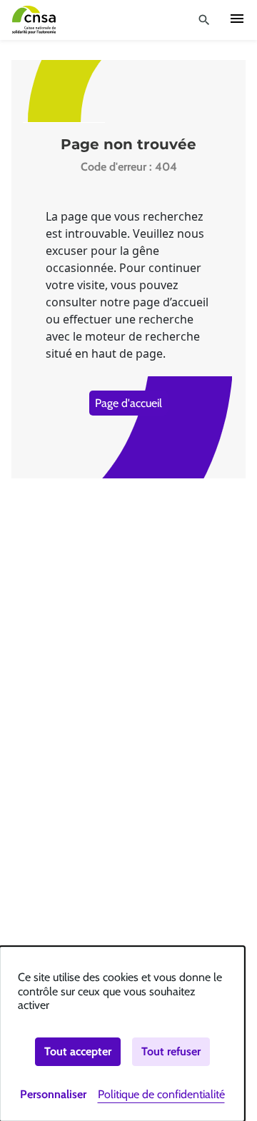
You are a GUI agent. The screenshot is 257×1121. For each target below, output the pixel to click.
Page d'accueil (128, 403)
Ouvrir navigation (237, 18)
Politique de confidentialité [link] (161, 1094)
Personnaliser (53, 1094)
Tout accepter (77, 1051)
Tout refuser (171, 1051)
